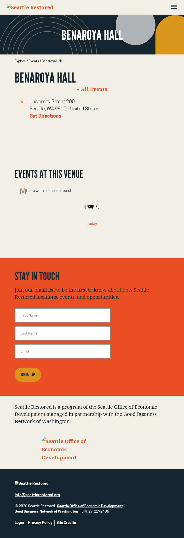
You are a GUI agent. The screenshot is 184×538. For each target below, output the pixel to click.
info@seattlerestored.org (37, 495)
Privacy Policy (40, 523)
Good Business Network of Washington (46, 512)
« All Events (92, 89)
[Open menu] (174, 7)
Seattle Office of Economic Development (90, 506)
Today (92, 224)
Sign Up (28, 375)
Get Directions (45, 116)
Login (19, 523)
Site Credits (66, 523)
